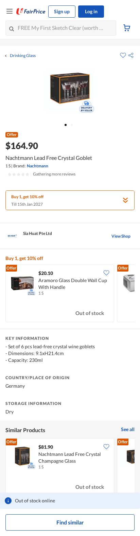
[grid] (70, 294)
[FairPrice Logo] (31, 11)
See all (128, 429)
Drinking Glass (23, 56)
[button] (131, 55)
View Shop (120, 236)
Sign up (62, 11)
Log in (91, 11)
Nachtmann (37, 165)
